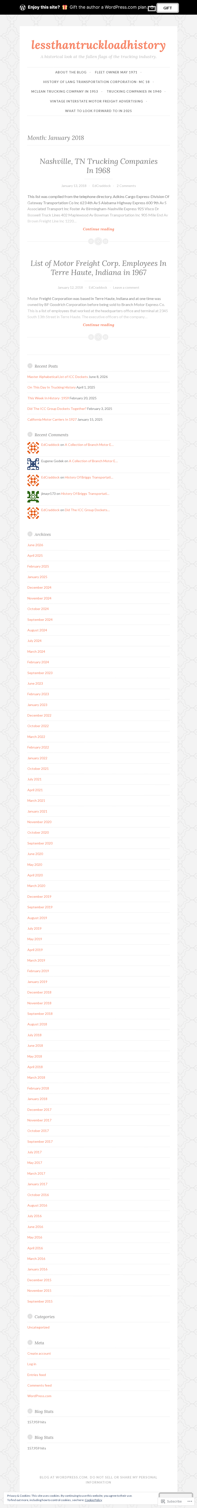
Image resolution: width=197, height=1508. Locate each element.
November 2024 (39, 598)
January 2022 (37, 758)
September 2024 (40, 619)
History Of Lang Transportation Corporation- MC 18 (96, 82)
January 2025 (37, 577)
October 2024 (38, 609)
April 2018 (35, 1067)
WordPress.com (39, 1396)
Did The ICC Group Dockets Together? (56, 409)
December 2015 (39, 1280)
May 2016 (34, 1237)
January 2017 (37, 1184)
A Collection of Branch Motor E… (89, 445)
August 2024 (37, 630)
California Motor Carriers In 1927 (52, 419)
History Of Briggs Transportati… (89, 477)
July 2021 (34, 779)
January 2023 (37, 705)
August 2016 (37, 1205)
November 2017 (39, 1120)
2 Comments (126, 186)
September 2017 (40, 1141)
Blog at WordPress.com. (64, 1477)
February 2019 (38, 971)
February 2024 (38, 662)
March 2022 (36, 737)
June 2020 (35, 854)
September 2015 (40, 1301)
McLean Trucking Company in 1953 (64, 91)
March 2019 (36, 960)
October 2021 (38, 768)
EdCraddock (101, 186)
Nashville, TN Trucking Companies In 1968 (99, 165)
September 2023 (40, 673)
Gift (167, 8)
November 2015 (39, 1290)
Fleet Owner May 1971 (116, 72)
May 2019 (34, 939)
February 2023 (38, 694)
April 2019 (35, 950)
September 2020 (40, 843)
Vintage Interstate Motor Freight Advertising (96, 101)
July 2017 (34, 1152)
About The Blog (70, 72)
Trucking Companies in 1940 (134, 91)
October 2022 (38, 726)
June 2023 (35, 683)
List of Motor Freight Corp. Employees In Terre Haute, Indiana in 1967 (98, 267)
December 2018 (39, 992)
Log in (31, 1364)
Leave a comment (126, 287)
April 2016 (35, 1248)
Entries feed (36, 1375)
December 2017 (39, 1109)
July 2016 (34, 1216)
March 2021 (36, 800)
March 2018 (36, 1077)
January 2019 (37, 982)
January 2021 (37, 811)
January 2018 (37, 1099)
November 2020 (39, 822)
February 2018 (38, 1088)
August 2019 (37, 918)
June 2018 (35, 1045)
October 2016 (38, 1195)
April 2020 (35, 875)
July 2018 (34, 1035)
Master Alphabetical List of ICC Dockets (57, 377)
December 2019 (39, 896)
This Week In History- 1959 (48, 398)
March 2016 (36, 1259)
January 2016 (37, 1269)
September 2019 (40, 907)
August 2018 (37, 1024)
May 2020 (34, 864)
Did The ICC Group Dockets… (87, 510)
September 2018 (40, 1013)
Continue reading (70, 229)
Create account (39, 1353)
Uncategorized (38, 1327)
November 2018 (39, 1003)
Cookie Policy (93, 1500)
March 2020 (36, 886)
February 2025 (38, 566)
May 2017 (34, 1163)
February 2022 (38, 747)
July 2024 (34, 641)
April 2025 (35, 555)
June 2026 (35, 545)
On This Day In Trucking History (51, 387)
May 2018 (34, 1056)
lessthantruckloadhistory (98, 44)
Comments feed (39, 1385)
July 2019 (34, 928)
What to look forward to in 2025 (98, 111)
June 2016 (35, 1227)
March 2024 (36, 651)
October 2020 (38, 832)
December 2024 (39, 587)
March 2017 (36, 1173)
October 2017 (38, 1131)
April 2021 (35, 790)
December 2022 (39, 715)
